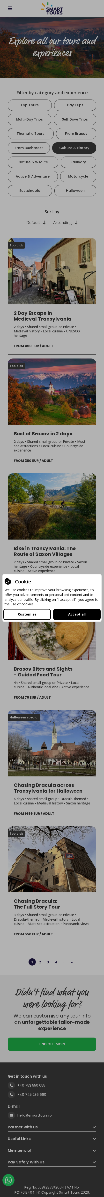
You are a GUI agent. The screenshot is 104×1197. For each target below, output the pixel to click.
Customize (27, 614)
